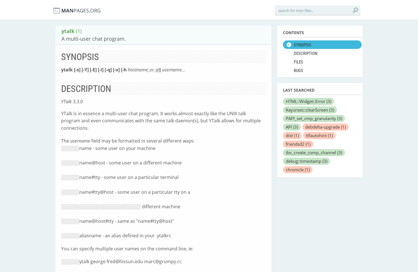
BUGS (298, 70)
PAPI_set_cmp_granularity (314, 118)
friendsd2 (298, 144)
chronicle (298, 169)
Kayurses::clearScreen (310, 110)
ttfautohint (319, 135)
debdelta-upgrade (325, 127)
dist (292, 135)
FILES (298, 62)
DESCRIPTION (305, 53)
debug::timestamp (306, 161)
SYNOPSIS (302, 45)
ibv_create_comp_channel (314, 152)
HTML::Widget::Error (308, 101)
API (292, 127)
